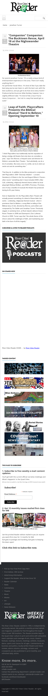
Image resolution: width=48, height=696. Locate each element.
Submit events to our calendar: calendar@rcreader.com (22, 674)
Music (6, 594)
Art (5, 601)
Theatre (7, 591)
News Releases (9, 607)
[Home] (24, 7)
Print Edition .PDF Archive (13, 572)
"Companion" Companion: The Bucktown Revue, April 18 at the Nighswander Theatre (26, 39)
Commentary (9, 588)
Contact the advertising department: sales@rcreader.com (23, 672)
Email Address (10, 494)
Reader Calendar (10, 581)
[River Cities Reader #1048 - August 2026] (24, 309)
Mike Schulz (9, 50)
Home (5, 25)
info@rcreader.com (9, 669)
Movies (6, 597)
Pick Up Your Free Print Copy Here (16, 569)
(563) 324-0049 (7, 667)
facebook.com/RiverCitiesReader (14, 677)
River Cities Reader (33, 348)
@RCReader (6, 679)
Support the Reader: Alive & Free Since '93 (20, 578)
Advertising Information (13, 575)
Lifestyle (7, 604)
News (6, 585)
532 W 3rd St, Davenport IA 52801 (14, 664)
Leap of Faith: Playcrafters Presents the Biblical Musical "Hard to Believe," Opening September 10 (25, 111)
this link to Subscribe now (22, 547)
